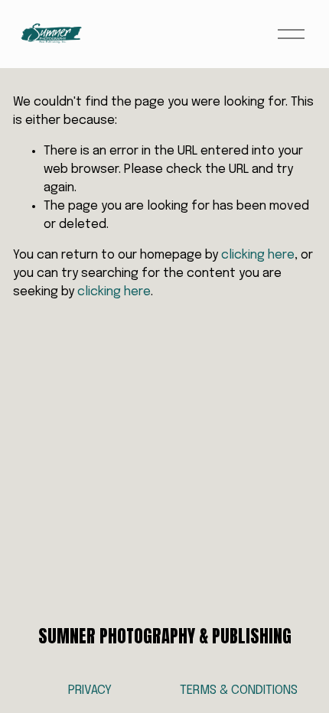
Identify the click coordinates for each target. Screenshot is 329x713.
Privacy (90, 690)
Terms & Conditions (239, 690)
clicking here (258, 255)
